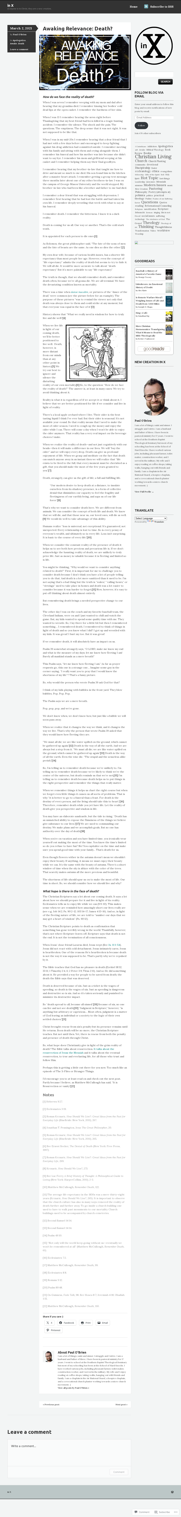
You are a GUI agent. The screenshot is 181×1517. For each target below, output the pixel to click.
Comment (118, 1471)
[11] (94, 589)
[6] (77, 385)
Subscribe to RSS (162, 6)
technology (140, 219)
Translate (159, 521)
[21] (64, 1019)
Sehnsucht (140, 212)
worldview (163, 230)
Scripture (163, 209)
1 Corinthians (140, 146)
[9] (44, 518)
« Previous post (51, 1404)
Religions (139, 209)
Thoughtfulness (163, 227)
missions (138, 185)
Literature (150, 182)
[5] (53, 366)
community (140, 164)
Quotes (163, 202)
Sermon (149, 212)
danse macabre (79, 292)
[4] (64, 318)
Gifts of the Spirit (152, 175)
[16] (122, 801)
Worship (139, 233)
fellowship (139, 175)
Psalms (148, 199)
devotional (152, 164)
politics (149, 195)
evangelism (166, 171)
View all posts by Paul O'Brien (73, 1387)
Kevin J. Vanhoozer (146, 339)
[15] (116, 775)
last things (165, 178)
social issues (148, 215)
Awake (13, 43)
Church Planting (157, 161)
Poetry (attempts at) (159, 192)
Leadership (140, 182)
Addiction (152, 146)
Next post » (121, 1404)
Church (141, 161)
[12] (71, 745)
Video (153, 230)
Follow (141, 125)
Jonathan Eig (143, 316)
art (136, 149)
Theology (151, 222)
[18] (83, 831)
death (21, 43)
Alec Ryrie (142, 290)
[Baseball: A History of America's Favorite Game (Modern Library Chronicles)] (169, 278)
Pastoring (155, 188)
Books (147, 153)
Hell (162, 175)
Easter (154, 168)
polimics (140, 195)
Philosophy (141, 192)
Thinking (146, 226)
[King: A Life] (169, 320)
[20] (76, 1008)
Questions (149, 202)
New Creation (141, 189)
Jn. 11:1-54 (114, 944)
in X (10, 5)
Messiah (161, 181)
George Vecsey (144, 277)
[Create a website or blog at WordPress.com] (172, 1492)
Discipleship (142, 167)
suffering (160, 216)
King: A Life (141, 312)
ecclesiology (143, 171)
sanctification (150, 209)
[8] (59, 500)
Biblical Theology (155, 149)
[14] (54, 760)
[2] (123, 247)
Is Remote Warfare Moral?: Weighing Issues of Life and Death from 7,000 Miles (150, 300)
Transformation (142, 230)
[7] (49, 470)
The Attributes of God (155, 219)
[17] (78, 823)
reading (139, 205)
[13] (102, 753)
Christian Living (153, 156)
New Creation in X (150, 362)
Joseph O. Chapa (145, 307)
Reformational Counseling (158, 206)
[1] (95, 236)
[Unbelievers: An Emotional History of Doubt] (169, 292)
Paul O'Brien (20, 34)
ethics (155, 171)
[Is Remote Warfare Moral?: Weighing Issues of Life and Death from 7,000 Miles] (169, 305)
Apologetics (19, 40)
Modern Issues (155, 185)
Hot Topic (149, 177)
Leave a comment (19, 49)
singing (157, 212)
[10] (89, 537)
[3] (92, 306)
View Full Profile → (144, 491)
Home (134, 6)
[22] (73, 1086)
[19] (95, 1004)
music (170, 185)
